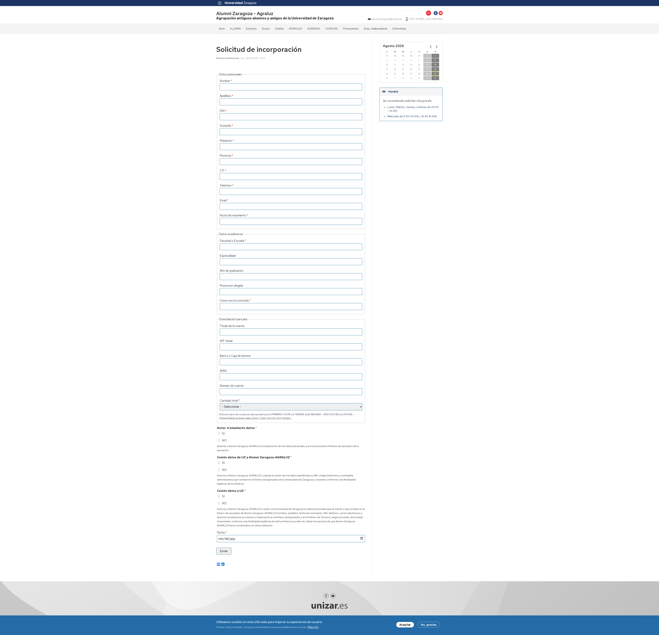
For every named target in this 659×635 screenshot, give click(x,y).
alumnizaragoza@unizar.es (387, 19)
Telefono (226, 185)
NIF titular (226, 341)
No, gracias (429, 625)
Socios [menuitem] (266, 28)
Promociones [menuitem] (351, 28)
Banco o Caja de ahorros (235, 356)
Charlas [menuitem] (279, 28)
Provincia (225, 155)
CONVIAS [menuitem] (331, 28)
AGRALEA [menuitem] (295, 28)
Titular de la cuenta (232, 326)
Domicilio (225, 126)
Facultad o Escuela (232, 241)
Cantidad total (229, 400)
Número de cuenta (232, 386)
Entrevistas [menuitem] (399, 28)
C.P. (222, 170)
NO (224, 440)
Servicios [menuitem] (251, 28)
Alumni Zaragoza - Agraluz (244, 13)
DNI (222, 111)
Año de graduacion (231, 271)
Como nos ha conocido (234, 300)
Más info (313, 627)
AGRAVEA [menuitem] (313, 28)
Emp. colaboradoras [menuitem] (375, 28)
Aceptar (405, 625)
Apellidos (225, 96)
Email (223, 200)
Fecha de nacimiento (233, 215)
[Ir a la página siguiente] (437, 47)
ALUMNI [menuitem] (235, 28)
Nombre (225, 81)
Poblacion (226, 141)
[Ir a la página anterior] (431, 47)
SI (223, 433)
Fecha (221, 532)
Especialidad (228, 256)
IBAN (223, 371)
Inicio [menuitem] (222, 28)
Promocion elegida (231, 285)
